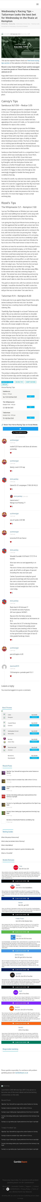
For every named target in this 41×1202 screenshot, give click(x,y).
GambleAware (14, 1189)
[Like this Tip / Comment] (11, 453)
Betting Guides (8, 832)
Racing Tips (12, 24)
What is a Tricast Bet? (6, 853)
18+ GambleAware (28, 1182)
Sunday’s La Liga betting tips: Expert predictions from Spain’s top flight (19, 1121)
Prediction (34, 717)
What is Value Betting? (7, 845)
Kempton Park (30, 382)
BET (31, 396)
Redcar (4, 384)
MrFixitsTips (4, 24)
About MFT (6, 1186)
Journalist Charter (18, 1186)
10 (28, 34)
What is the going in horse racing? (10, 837)
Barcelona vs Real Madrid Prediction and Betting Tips (20, 820)
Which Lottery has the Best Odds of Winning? (13, 841)
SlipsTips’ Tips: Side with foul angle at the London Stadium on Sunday (19, 1104)
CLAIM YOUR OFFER (21, 881)
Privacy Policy (25, 1189)
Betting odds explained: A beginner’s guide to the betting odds (17, 849)
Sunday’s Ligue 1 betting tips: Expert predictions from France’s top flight (19, 1112)
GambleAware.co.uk (21, 1073)
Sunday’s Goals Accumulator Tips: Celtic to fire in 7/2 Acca (22, 779)
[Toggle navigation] (37, 4)
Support (28, 1186)
